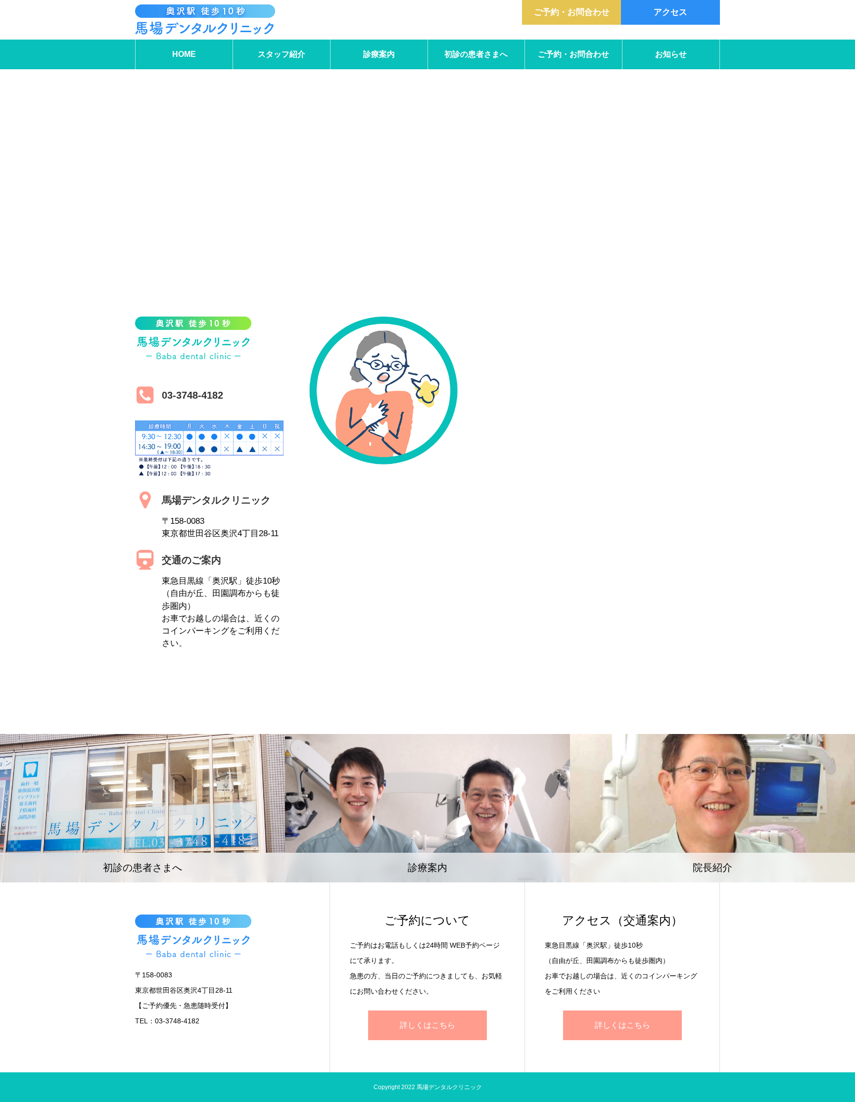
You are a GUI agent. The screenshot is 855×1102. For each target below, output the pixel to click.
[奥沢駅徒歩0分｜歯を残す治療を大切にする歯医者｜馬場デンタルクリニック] (205, 19)
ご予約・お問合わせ (572, 12)
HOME (184, 54)
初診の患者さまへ (476, 54)
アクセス (670, 12)
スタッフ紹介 (281, 54)
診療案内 (379, 54)
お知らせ (671, 54)
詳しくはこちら (427, 1025)
